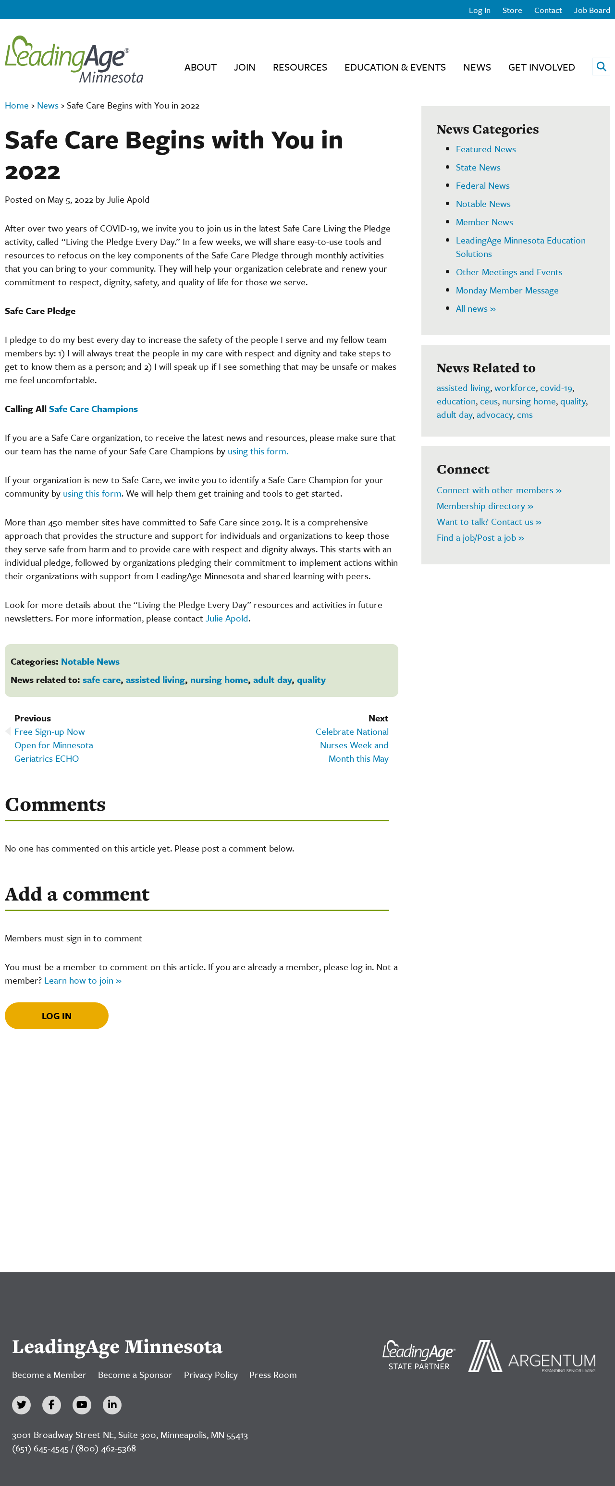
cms (525, 414)
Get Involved (541, 67)
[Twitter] (21, 1405)
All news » (476, 308)
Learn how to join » (83, 980)
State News (478, 166)
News (477, 67)
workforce (515, 387)
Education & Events (395, 67)
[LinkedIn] (112, 1405)
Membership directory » (485, 505)
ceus (489, 400)
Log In (480, 10)
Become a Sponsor (135, 1374)
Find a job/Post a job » (480, 537)
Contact (548, 10)
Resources (300, 67)
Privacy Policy (211, 1374)
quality (311, 679)
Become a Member (49, 1374)
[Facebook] (51, 1405)
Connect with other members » (499, 489)
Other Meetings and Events (509, 271)
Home (17, 104)
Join (245, 67)
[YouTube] (82, 1405)
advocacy (495, 414)
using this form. (258, 450)
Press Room (273, 1374)
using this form (92, 493)
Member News (484, 221)
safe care (102, 679)
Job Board (592, 10)
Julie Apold (227, 617)
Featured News (486, 148)
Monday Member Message (507, 289)
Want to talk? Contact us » (489, 521)
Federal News (483, 185)
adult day (272, 679)
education (456, 400)
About (200, 67)
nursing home (219, 679)
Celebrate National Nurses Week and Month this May (352, 745)
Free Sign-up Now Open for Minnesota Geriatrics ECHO (53, 745)
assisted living (155, 679)
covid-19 (556, 387)
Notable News (90, 661)
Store (512, 10)
